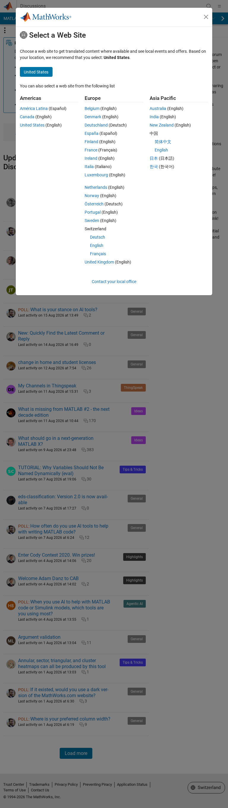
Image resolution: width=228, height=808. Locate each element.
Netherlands (96, 187)
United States (32, 125)
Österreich (94, 204)
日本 (154, 158)
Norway (92, 195)
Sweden (92, 220)
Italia (89, 166)
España (92, 133)
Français (98, 253)
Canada (27, 116)
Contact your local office (114, 281)
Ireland (91, 158)
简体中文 (163, 141)
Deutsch (97, 237)
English (96, 245)
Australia (158, 108)
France (91, 150)
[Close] (206, 17)
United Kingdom (99, 262)
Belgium (92, 108)
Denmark (93, 116)
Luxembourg (96, 175)
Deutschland (96, 125)
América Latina (34, 108)
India (154, 116)
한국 (154, 166)
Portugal (93, 212)
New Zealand (162, 125)
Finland (91, 141)
